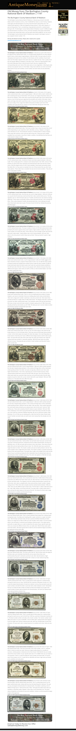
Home (38, 3)
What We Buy (55, 3)
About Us (50, 6)
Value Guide (45, 3)
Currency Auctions (42, 6)
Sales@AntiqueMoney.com (14, 40)
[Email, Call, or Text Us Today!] (30, 46)
